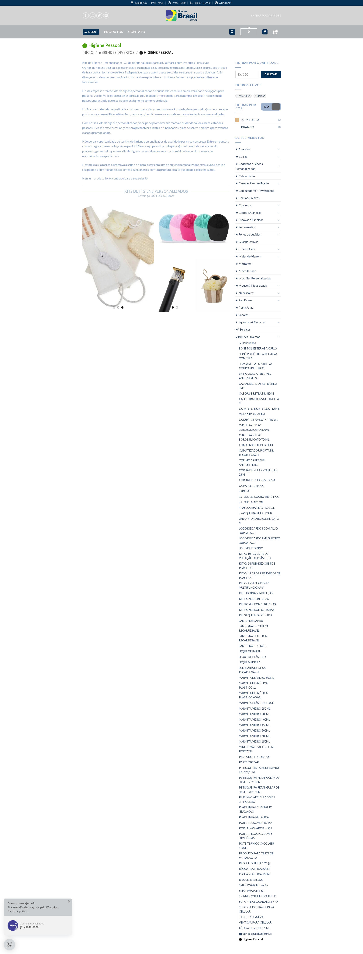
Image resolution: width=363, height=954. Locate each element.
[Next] (147, 257)
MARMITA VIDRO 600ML (254, 736)
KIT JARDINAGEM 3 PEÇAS (256, 593)
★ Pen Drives (244, 300)
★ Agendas (242, 149)
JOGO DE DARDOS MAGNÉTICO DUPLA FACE (259, 540)
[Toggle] (278, 149)
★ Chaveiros (243, 205)
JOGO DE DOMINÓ (251, 548)
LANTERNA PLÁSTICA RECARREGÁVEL (253, 638)
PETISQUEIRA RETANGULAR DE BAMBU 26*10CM (259, 780)
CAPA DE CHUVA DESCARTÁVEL (259, 408)
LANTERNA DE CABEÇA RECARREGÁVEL (253, 628)
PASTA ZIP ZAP (249, 762)
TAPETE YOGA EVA (251, 917)
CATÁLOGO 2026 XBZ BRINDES (258, 419)
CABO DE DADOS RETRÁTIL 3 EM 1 (258, 386)
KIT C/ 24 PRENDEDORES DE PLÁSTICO (257, 565)
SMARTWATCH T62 (251, 890)
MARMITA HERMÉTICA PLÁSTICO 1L (253, 685)
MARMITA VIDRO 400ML (254, 719)
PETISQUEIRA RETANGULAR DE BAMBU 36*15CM (259, 789)
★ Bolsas (241, 156)
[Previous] (88, 257)
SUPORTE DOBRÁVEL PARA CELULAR (256, 909)
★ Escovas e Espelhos (249, 220)
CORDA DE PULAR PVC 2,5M (257, 480)
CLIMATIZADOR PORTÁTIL (256, 445)
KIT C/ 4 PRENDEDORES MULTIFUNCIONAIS (254, 585)
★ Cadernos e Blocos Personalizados (249, 166)
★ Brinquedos (247, 343)
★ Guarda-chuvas (246, 241)
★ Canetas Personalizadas (252, 183)
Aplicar (270, 74)
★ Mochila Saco (245, 271)
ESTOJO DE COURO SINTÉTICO (259, 496)
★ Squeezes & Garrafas (250, 322)
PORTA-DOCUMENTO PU (255, 822)
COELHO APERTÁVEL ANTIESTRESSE (252, 462)
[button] (266, 15)
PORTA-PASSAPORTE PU (255, 828)
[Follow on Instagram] (92, 15)
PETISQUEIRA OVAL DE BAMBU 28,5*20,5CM (259, 770)
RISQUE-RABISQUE (251, 879)
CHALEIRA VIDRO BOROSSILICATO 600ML (254, 427)
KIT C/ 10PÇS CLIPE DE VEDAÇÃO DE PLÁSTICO (255, 556)
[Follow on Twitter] (99, 15)
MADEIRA (244, 95)
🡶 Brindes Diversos (116, 52)
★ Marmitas (243, 263)
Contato (136, 32)
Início (88, 52)
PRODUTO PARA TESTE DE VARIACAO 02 (256, 855)
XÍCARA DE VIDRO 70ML (254, 928)
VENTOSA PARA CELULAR (255, 922)
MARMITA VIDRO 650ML (254, 741)
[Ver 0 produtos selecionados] (264, 31)
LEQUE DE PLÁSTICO (252, 656)
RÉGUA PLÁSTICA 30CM (254, 874)
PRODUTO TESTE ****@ (254, 863)
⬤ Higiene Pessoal (251, 939)
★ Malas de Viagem (248, 256)
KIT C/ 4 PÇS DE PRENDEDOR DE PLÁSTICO (260, 575)
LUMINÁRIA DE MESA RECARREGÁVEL (252, 670)
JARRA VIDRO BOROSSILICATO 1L (259, 521)
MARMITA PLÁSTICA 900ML (256, 702)
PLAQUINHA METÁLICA (254, 817)
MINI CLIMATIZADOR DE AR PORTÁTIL (257, 749)
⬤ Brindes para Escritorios (255, 933)
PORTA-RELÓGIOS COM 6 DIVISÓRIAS (255, 836)
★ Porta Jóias (244, 307)
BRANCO (247, 127)
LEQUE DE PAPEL (250, 651)
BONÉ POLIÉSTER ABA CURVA (258, 348)
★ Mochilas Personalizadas (253, 278)
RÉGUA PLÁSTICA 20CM (254, 868)
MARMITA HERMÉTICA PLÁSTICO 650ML (253, 695)
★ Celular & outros (247, 198)
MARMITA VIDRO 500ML (254, 730)
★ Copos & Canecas (248, 212)
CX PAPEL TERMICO (251, 485)
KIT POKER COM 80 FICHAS (256, 609)
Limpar (261, 95)
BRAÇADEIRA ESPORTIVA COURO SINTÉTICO (255, 366)
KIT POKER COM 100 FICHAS (257, 604)
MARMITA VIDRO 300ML (254, 714)
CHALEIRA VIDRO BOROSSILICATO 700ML (254, 437)
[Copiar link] (275, 32)
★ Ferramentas (245, 227)
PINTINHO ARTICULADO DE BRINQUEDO (257, 799)
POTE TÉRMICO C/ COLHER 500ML (256, 845)
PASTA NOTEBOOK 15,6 (254, 756)
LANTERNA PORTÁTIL (253, 645)
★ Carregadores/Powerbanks (254, 190)
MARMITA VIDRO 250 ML (254, 708)
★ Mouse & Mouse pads (251, 285)
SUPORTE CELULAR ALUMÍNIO (258, 901)
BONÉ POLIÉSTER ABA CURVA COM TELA (258, 356)
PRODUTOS (113, 32)
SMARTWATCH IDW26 (253, 885)
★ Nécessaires (244, 293)
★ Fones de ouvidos (248, 234)
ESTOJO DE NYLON (251, 502)
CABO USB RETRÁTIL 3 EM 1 (256, 393)
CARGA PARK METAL (252, 414)
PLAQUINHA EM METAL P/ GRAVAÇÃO (255, 809)
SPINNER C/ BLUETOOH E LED (257, 896)
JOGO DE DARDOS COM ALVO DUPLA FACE (258, 530)
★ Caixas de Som (246, 176)
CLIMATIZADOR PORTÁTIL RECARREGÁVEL (256, 452)
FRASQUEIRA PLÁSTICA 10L (257, 507)
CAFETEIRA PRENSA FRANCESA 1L (259, 401)
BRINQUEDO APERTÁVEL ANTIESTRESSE (255, 376)
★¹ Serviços (243, 329)
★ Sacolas (241, 315)
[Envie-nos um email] (106, 15)
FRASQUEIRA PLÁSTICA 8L (256, 513)
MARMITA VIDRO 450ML (254, 725)
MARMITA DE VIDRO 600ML (256, 677)
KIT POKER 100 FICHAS (254, 598)
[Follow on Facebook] (86, 15)
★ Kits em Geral (245, 249)
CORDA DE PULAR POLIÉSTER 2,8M (258, 472)
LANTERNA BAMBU (251, 620)
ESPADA (244, 491)
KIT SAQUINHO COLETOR (255, 615)
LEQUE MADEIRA (249, 662)
